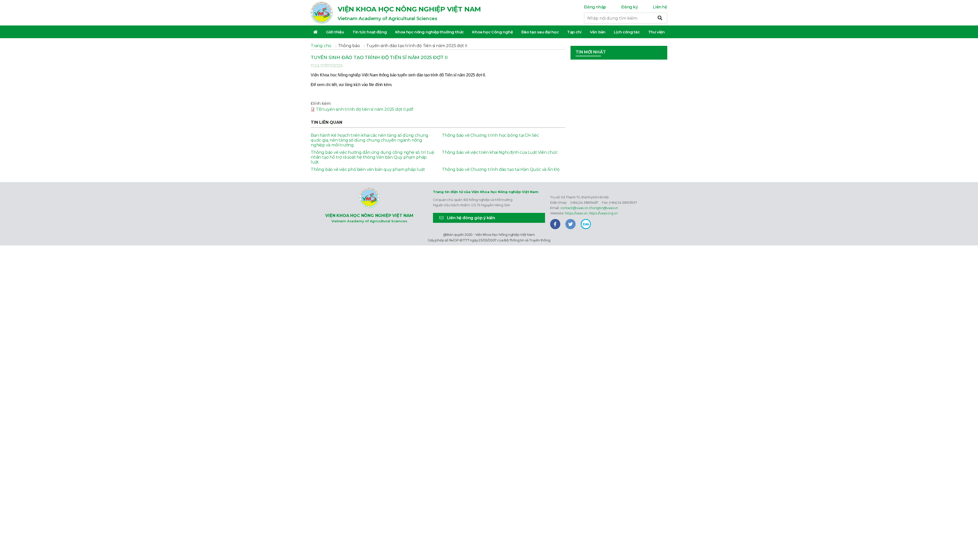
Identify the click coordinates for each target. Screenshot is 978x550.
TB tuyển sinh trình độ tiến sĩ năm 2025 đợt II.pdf (364, 109)
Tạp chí (574, 32)
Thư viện (656, 32)
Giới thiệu (335, 32)
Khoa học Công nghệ (492, 32)
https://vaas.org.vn (603, 213)
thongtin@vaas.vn (603, 208)
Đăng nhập (595, 7)
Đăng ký (629, 7)
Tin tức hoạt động (369, 32)
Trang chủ (321, 45)
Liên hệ (660, 7)
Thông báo (349, 45)
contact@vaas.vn (574, 208)
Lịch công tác (627, 32)
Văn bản (598, 32)
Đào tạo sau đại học (540, 32)
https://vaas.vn (576, 213)
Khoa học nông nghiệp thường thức (429, 32)
